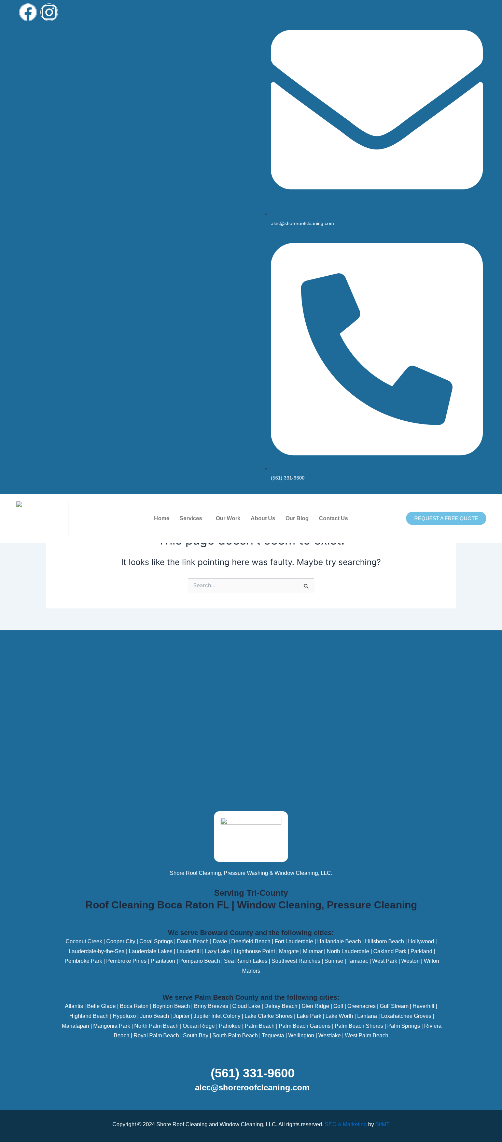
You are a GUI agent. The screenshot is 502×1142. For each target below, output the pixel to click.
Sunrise (333, 961)
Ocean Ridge (199, 1026)
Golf (338, 1006)
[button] (193, 518)
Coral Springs (156, 941)
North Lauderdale (348, 951)
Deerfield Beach (250, 941)
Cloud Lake (246, 1006)
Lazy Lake (217, 951)
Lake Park (309, 1016)
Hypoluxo (124, 1016)
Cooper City (120, 941)
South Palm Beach (235, 1035)
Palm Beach (260, 1026)
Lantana (367, 1016)
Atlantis (74, 1006)
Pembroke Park (83, 961)
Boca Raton (134, 1006)
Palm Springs (403, 1026)
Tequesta (273, 1035)
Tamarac (357, 961)
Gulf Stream (394, 1006)
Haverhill (423, 1006)
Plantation (163, 961)
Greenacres (361, 1006)
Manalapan (75, 1026)
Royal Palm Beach (156, 1035)
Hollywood (421, 941)
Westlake (329, 1035)
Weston (410, 961)
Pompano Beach (199, 961)
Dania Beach (193, 941)
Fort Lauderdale (294, 941)
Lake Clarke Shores (269, 1016)
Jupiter (181, 1016)
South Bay (195, 1035)
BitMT (382, 1124)
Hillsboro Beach (384, 941)
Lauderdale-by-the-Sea (97, 951)
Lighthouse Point (254, 951)
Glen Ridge (315, 1006)
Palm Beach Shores (359, 1026)
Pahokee (230, 1026)
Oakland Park (389, 951)
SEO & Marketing (346, 1124)
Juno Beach (154, 1016)
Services (191, 518)
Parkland (421, 951)
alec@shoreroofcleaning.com (252, 1087)
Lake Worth (339, 1016)
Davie (220, 941)
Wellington (301, 1035)
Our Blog (297, 518)
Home (161, 518)
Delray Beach (280, 1006)
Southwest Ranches (295, 961)
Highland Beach (89, 1016)
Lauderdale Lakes (150, 951)
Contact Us (333, 518)
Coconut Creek (84, 941)
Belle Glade (101, 1006)
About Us (263, 518)
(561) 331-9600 (253, 1073)
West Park (384, 961)
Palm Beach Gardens (305, 1026)
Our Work (228, 518)
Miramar (313, 951)
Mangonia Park (111, 1026)
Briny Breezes (211, 1006)
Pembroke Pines (126, 961)
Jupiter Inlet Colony (217, 1016)
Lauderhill (189, 951)
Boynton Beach (171, 1006)
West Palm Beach (366, 1035)
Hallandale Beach (339, 941)
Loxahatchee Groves (406, 1016)
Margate (288, 951)
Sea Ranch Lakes (245, 961)
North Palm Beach (156, 1026)
